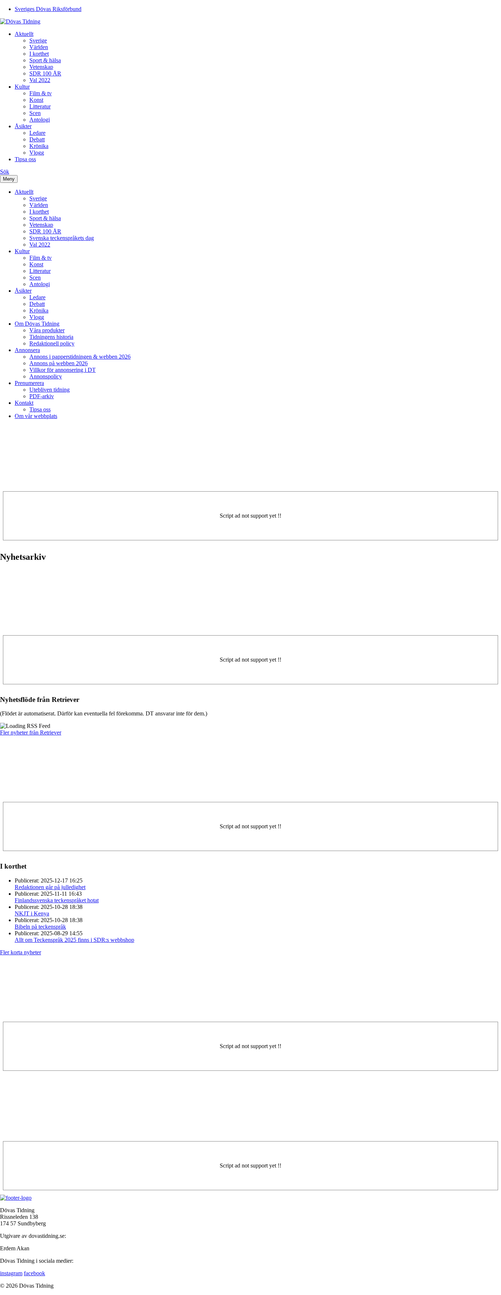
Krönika (38, 146)
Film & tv (40, 93)
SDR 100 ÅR (45, 73)
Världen (38, 47)
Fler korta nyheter (20, 952)
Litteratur (40, 106)
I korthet (39, 54)
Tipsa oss (25, 159)
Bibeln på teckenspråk (40, 927)
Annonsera (27, 350)
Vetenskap (41, 67)
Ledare (37, 133)
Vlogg (36, 152)
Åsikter (23, 126)
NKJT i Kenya (32, 913)
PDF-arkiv (41, 396)
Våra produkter (47, 330)
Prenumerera (29, 383)
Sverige (38, 40)
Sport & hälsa (45, 60)
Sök (4, 172)
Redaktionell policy (51, 343)
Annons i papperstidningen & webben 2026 (80, 357)
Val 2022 (39, 80)
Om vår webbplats (36, 416)
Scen (35, 113)
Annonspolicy (45, 376)
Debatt (37, 139)
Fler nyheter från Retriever (30, 732)
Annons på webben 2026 (58, 363)
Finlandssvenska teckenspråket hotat (57, 900)
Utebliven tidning (49, 389)
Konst (36, 100)
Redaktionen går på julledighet (50, 887)
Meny (9, 179)
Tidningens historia (51, 337)
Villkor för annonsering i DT (62, 370)
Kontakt (24, 403)
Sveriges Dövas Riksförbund (48, 9)
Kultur (22, 87)
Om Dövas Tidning (37, 324)
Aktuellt (24, 34)
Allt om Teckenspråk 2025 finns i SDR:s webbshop (74, 940)
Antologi (39, 119)
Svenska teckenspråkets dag (61, 238)
